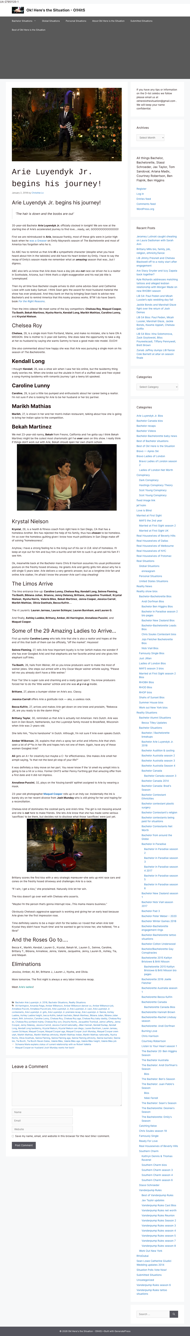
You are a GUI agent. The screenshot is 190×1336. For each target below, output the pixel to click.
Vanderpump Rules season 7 (159, 1240)
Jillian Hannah (85, 1025)
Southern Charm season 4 (157, 1175)
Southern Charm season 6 (157, 1180)
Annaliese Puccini (20, 1008)
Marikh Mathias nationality (96, 1034)
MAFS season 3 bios (151, 668)
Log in (140, 193)
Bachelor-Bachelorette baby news (157, 435)
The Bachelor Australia (155, 1060)
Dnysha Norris (70, 1021)
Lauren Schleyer (20, 1031)
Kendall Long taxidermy (29, 1028)
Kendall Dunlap (100, 1025)
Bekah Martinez (81, 1015)
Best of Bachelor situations (152, 441)
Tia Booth (21, 1041)
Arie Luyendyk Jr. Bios (150, 415)
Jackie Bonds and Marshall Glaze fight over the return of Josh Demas (156, 308)
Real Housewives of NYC (151, 550)
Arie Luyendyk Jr (60, 1008)
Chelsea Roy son (53, 1021)
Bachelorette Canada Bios (159, 1007)
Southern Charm (149, 1151)
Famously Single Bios (151, 653)
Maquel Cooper (36, 1031)
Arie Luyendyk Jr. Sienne (94, 1012)
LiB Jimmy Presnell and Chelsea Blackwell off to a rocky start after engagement (157, 262)
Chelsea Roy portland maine (29, 1021)
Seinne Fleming (42, 1038)
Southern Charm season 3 (157, 1169)
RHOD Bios (145, 687)
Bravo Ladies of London (151, 456)
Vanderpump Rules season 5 (159, 1235)
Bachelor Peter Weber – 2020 (159, 916)
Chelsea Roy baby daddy (94, 1018)
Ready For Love (148, 1140)
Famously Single (149, 1135)
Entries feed (144, 198)
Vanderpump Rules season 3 (159, 1225)
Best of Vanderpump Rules (157, 1195)
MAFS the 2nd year (150, 520)
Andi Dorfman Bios (153, 601)
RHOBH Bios (146, 682)
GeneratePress (122, 1331)
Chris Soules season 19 (153, 1130)
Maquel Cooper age (55, 1031)
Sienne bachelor (105, 1038)
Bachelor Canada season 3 (160, 775)
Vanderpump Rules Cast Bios (159, 1205)
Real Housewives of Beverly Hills (156, 535)
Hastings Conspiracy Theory (156, 485)
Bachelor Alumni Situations (155, 717)
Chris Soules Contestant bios (159, 634)
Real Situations (145, 560)
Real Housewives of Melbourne (155, 545)
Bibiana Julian (96, 1015)
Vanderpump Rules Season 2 (159, 1220)
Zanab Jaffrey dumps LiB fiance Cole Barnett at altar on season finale (156, 354)
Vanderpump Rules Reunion (158, 1215)
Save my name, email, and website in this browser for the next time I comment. (62, 1136)
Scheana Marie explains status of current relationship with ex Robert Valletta (53, 1044)
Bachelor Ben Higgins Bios (157, 606)
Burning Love (149, 1030)
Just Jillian (145, 658)
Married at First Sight (149, 515)
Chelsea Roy (56, 1018)
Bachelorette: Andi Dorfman (158, 1025)
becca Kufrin (49, 1015)
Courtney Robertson (154, 1041)
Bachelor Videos (146, 430)
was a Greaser (38, 240)
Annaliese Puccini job (40, 1008)
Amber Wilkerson (54, 1005)
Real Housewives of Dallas (152, 540)
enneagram (148, 571)
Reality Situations (77, 1002)
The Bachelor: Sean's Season (159, 1103)
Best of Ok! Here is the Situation (28, 29)
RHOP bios (145, 692)
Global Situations (51, 20)
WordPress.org (145, 209)
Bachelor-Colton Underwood (159, 943)
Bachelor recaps (146, 425)
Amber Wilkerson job (103, 1005)
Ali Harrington (22, 1005)
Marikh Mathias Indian (71, 1034)
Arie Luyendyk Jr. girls (36, 1012)
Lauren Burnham (93, 1028)
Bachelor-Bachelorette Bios (155, 596)
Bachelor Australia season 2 (158, 755)
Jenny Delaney (27, 1025)
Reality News (144, 586)
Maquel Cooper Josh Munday (81, 1031)
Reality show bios (147, 591)
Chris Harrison (150, 1036)
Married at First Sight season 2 (157, 525)
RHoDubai (143, 1255)
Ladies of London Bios (152, 663)
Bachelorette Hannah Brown (158, 1012)
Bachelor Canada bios (150, 420)
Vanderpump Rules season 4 (159, 1230)
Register (141, 188)
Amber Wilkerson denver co (77, 1005)
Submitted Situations (141, 20)
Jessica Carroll (43, 1025)
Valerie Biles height (90, 1041)
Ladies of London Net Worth (156, 470)
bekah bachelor (64, 1015)
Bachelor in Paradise (154, 844)
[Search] (174, 1314)
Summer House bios (151, 702)
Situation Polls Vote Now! (152, 1269)
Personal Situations (76, 20)
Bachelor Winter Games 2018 (159, 921)
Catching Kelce (148, 1125)
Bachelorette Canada (154, 1002)
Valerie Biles (57, 1041)
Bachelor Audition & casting (158, 750)
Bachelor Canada (152, 770)
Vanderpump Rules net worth (159, 1210)
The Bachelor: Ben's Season (158, 1079)
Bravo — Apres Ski (148, 451)
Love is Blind (144, 510)
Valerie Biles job (109, 1041)
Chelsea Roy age (72, 1018)
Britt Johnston (26, 1018)
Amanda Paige (37, 1005)
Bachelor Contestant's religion (159, 812)
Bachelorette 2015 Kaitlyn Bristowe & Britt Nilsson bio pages (160, 970)
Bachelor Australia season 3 (158, 760)
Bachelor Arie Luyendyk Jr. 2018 (31, 1002)
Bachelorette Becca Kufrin (157, 996)
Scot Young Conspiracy (153, 490)
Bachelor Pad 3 (151, 911)
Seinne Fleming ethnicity (84, 1038)
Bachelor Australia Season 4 (158, 765)
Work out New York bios (153, 707)
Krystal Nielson (49, 1028)
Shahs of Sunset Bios (151, 697)
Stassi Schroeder (149, 1185)
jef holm (141, 505)
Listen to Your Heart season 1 (159, 1046)
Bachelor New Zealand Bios (158, 620)
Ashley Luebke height (31, 1015)
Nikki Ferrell (151, 1098)
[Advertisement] (95, 56)
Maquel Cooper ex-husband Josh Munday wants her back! (44, 1047)
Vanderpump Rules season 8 (159, 1245)
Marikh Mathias (25, 1034)
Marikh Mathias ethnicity (46, 1034)
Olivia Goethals (26, 1038)
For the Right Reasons (32, 301)
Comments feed (146, 203)
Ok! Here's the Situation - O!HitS (55, 10)
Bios (146, 1073)
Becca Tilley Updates (154, 722)
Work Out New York (150, 1250)
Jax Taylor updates (153, 1200)
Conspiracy (143, 475)
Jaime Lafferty (106, 1021)
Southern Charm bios (154, 1164)
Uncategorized (145, 1279)
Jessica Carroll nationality (64, 1025)
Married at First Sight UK (153, 530)
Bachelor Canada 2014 (155, 780)
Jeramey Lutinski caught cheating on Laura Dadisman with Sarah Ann (157, 240)
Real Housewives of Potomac (154, 555)
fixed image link (146, 500)
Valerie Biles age (72, 1041)
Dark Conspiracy (149, 480)
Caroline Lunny (41, 1018)
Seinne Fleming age (61, 1038)
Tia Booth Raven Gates (38, 1041)
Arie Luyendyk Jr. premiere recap (64, 1012)
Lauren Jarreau (109, 1028)
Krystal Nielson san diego (71, 1028)
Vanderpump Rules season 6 (154, 1285)
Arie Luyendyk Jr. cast (81, 1008)
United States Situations (153, 581)
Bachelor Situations (22, 20)
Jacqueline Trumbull (88, 1021)
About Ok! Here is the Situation (108, 20)
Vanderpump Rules (150, 1190)
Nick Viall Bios (150, 648)
